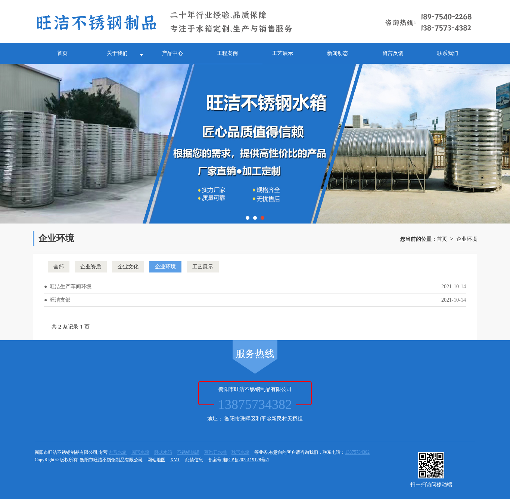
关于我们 (117, 53)
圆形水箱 (140, 452)
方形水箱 (118, 452)
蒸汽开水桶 (215, 452)
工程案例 (227, 53)
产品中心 (172, 53)
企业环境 (466, 238)
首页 (62, 53)
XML (175, 459)
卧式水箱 (163, 452)
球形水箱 (240, 452)
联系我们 (447, 53)
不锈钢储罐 (188, 452)
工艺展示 (282, 53)
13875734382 (357, 452)
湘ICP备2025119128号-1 (246, 459)
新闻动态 (337, 53)
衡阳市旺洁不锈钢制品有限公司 (111, 459)
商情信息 (194, 459)
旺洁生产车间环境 (70, 286)
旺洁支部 (60, 300)
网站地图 (156, 459)
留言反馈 (392, 53)
